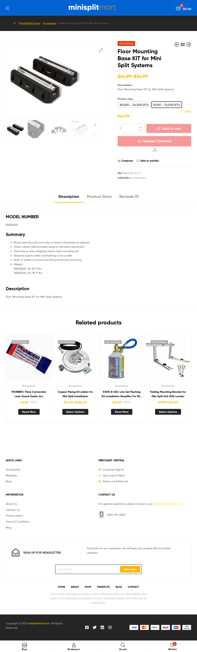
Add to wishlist (149, 160)
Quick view (38, 360)
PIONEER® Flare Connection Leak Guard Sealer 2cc (29, 394)
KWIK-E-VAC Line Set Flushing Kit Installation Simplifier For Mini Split (122, 394)
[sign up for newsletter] (15, 552)
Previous (95, 134)
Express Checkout (157, 141)
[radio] (134, 105)
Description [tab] (68, 196)
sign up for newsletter (42, 552)
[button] (101, 50)
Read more (29, 412)
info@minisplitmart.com (167, 503)
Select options (75, 412)
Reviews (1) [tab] (129, 196)
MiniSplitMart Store (29, 23)
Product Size (125, 99)
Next (95, 125)
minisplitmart (36, 623)
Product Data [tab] (99, 196)
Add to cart (171, 128)
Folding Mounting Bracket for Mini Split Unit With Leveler (168, 394)
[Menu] (7, 8)
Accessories (49, 23)
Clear (187, 111)
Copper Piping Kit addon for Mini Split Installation (75, 394)
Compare (127, 160)
